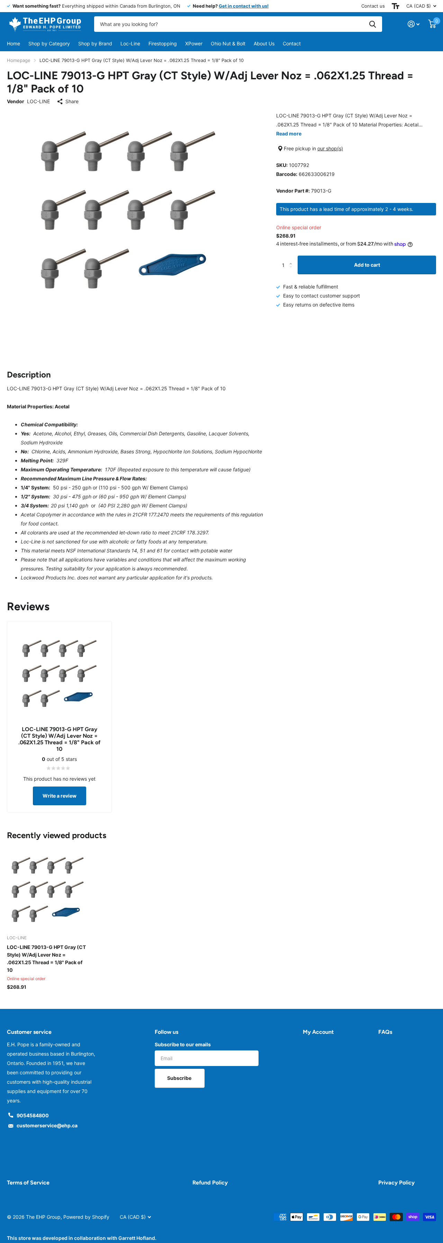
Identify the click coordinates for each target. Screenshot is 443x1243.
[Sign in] (414, 24)
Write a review (59, 796)
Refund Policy (210, 1182)
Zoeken (372, 24)
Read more (288, 133)
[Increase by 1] (292, 258)
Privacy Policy (396, 1182)
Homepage (18, 60)
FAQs (385, 1032)
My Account (318, 1032)
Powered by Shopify (86, 1217)
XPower (193, 43)
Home (13, 43)
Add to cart (367, 265)
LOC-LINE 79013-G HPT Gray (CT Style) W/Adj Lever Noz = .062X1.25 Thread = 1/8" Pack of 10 (46, 958)
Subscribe (179, 1078)
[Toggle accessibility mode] (395, 6)
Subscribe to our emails (183, 1044)
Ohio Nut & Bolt (228, 43)
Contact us (373, 6)
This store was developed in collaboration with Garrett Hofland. (81, 1238)
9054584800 (33, 1115)
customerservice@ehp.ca (47, 1125)
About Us (264, 43)
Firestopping (162, 43)
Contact (292, 43)
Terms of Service (28, 1182)
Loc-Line (130, 43)
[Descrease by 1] (292, 271)
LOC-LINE (38, 101)
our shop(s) (330, 148)
